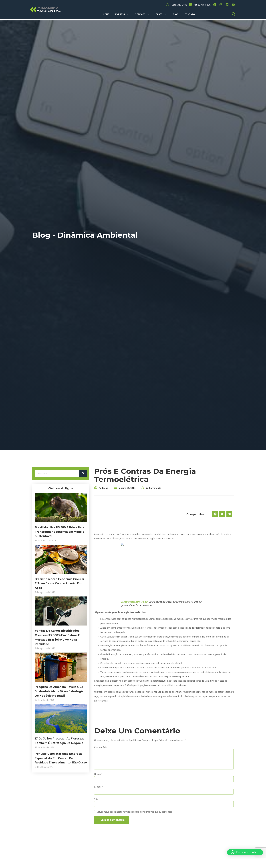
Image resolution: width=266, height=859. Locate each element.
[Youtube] (233, 4)
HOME (106, 14)
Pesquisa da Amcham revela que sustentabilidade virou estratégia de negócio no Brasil (59, 691)
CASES (159, 14)
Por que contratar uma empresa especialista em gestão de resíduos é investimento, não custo (61, 758)
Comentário (101, 747)
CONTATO (190, 14)
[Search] (83, 473)
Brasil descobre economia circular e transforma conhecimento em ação (59, 583)
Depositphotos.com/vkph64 (134, 601)
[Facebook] (214, 4)
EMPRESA (120, 14)
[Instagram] (220, 4)
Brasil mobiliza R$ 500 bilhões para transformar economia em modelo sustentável (59, 532)
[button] (233, 14)
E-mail (98, 786)
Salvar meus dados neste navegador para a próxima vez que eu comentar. (134, 811)
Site (96, 799)
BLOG (175, 14)
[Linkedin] (227, 4)
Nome (98, 774)
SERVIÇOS (140, 14)
